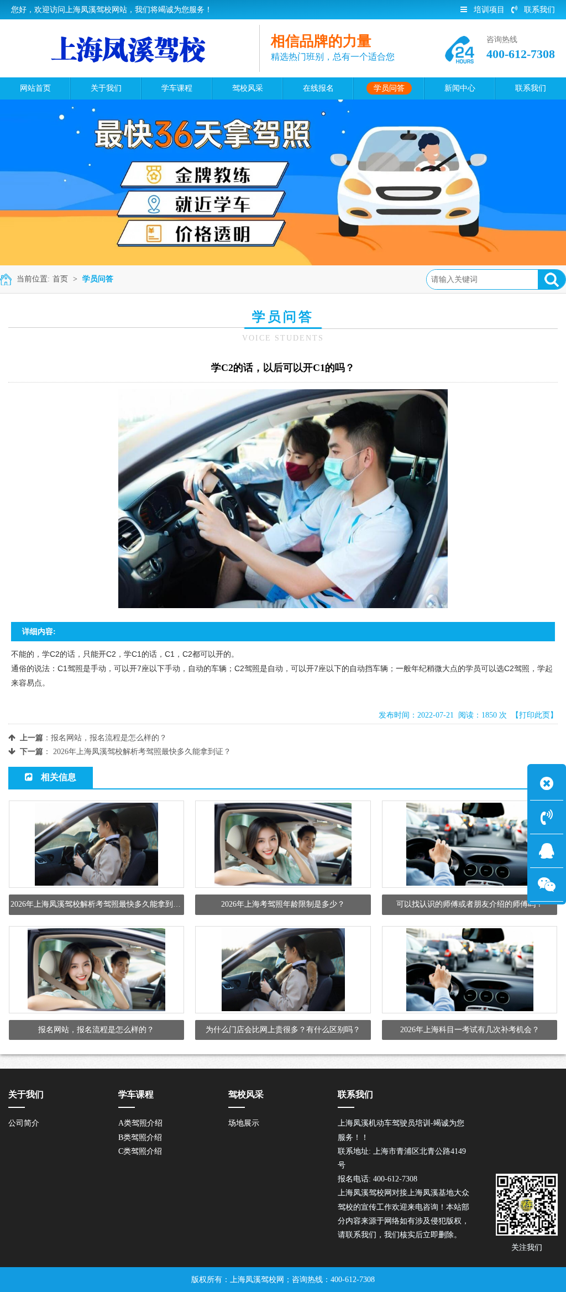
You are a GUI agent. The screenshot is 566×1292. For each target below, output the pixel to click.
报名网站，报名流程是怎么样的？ (109, 738)
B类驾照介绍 (140, 1137)
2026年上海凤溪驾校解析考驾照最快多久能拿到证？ (142, 751)
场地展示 (243, 1123)
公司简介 (23, 1123)
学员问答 (97, 279)
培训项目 (489, 10)
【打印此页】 (534, 715)
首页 (60, 279)
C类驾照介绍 (140, 1151)
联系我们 (539, 10)
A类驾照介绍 (140, 1123)
